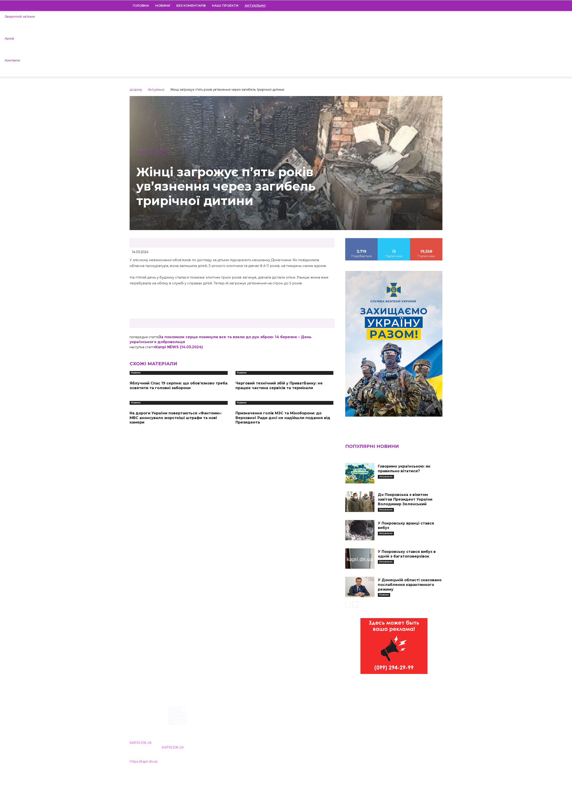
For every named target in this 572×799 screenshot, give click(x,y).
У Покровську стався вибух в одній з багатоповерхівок (407, 553)
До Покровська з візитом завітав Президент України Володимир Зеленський (405, 499)
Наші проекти (225, 6)
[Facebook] (408, 5)
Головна (141, 6)
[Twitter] (431, 5)
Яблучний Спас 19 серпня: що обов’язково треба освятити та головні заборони (178, 385)
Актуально (156, 90)
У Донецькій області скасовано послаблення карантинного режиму (410, 584)
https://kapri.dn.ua (143, 761)
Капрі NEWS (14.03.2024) (179, 347)
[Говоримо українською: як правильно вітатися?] (359, 473)
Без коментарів (191, 6)
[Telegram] (424, 5)
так (361, 239)
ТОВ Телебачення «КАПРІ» (260, 735)
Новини (162, 6)
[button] (437, 6)
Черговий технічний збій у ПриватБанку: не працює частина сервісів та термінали (279, 385)
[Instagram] (416, 5)
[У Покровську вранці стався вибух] (359, 530)
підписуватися (426, 239)
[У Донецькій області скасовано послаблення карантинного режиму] (359, 587)
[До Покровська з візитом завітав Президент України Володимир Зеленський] (359, 501)
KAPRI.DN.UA (140, 743)
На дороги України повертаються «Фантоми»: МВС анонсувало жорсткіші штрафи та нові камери (176, 418)
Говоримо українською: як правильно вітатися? (404, 468)
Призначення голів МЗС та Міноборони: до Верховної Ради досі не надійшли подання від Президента (283, 418)
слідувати (394, 239)
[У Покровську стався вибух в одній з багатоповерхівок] (359, 558)
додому (136, 90)
